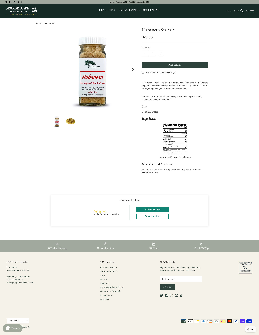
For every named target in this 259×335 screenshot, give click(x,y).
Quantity (146, 47)
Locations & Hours (108, 271)
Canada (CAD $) (16, 321)
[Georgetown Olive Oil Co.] (21, 11)
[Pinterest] (18, 2)
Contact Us (12, 267)
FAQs (102, 275)
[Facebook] (10, 2)
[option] (93, 69)
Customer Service (108, 267)
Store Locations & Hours (18, 270)
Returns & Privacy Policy (111, 287)
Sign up (167, 287)
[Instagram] (14, 2)
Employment (106, 295)
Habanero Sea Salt (48, 23)
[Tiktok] (22, 2)
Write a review (152, 209)
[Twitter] (6, 2)
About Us (104, 299)
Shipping (104, 283)
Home (37, 23)
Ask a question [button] (152, 216)
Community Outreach (110, 291)
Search (103, 279)
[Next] (133, 69)
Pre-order (174, 65)
